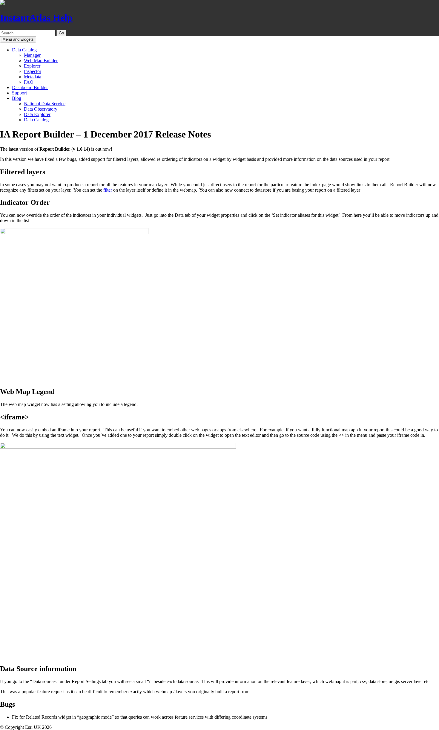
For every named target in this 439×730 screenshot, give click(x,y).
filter (107, 190)
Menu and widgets (18, 39)
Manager (32, 55)
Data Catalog (24, 49)
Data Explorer (37, 114)
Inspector (32, 71)
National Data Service (44, 103)
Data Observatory (40, 109)
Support (19, 92)
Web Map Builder (41, 60)
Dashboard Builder (30, 87)
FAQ (28, 82)
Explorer (32, 65)
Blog (16, 98)
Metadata (32, 76)
